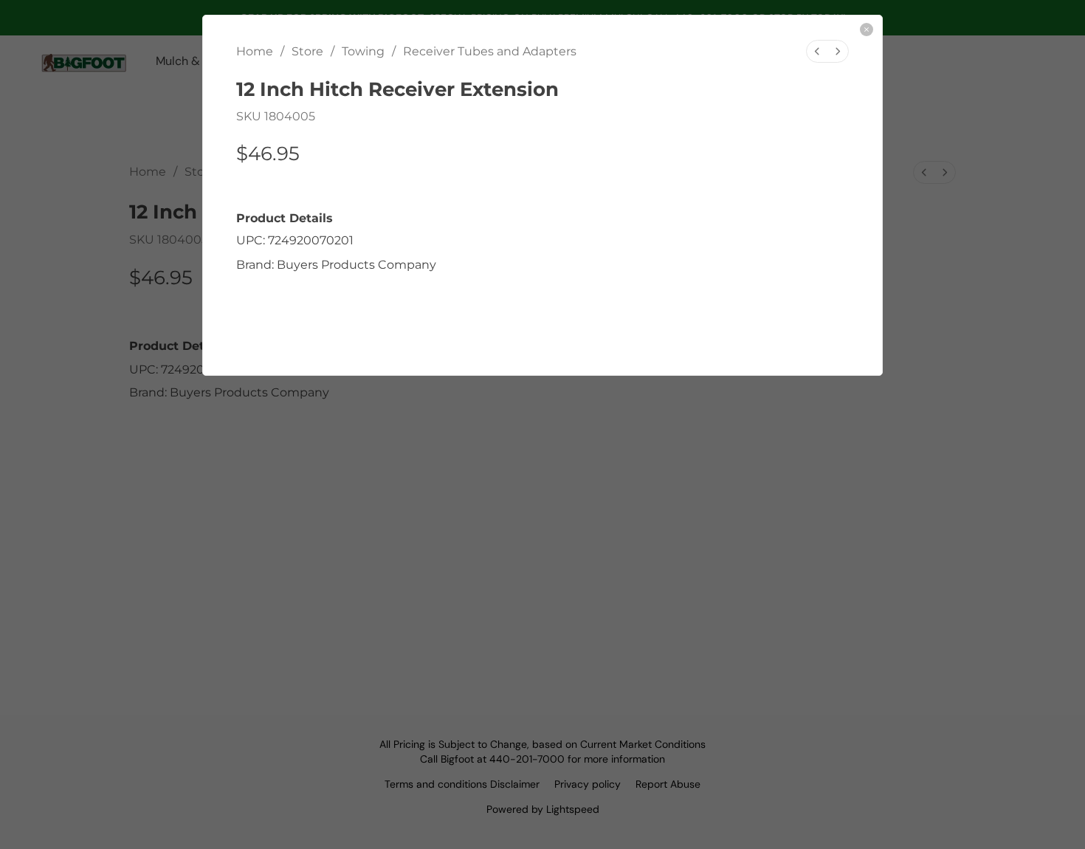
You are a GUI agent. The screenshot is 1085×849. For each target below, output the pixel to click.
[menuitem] (817, 51)
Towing (363, 51)
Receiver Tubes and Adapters (489, 51)
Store (307, 51)
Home (254, 51)
